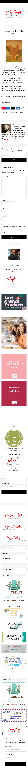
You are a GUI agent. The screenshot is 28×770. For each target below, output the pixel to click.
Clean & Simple (18, 112)
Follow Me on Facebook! (10, 504)
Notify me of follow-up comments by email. (13, 226)
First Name (5, 476)
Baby (11, 112)
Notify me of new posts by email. (10, 232)
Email (3, 208)
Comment (4, 177)
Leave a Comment (20, 34)
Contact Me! (14, 271)
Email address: (6, 483)
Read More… (8, 140)
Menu (14, 1)
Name (3, 200)
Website (3, 216)
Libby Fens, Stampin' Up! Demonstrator (14, 14)
